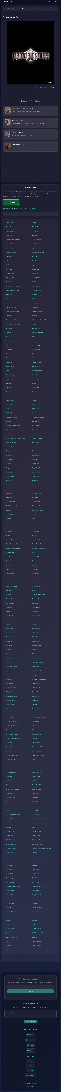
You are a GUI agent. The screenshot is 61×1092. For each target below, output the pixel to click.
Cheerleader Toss (11, 772)
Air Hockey (9, 349)
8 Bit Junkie (9, 294)
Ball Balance (35, 455)
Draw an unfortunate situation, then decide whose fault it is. (28, 123)
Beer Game (9, 497)
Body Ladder (35, 557)
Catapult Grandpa (37, 734)
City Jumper (35, 810)
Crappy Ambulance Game (13, 886)
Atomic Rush (35, 421)
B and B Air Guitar (37, 438)
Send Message (30, 1021)
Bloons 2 (34, 535)
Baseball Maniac (36, 472)
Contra (8, 857)
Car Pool (34, 704)
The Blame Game (18, 120)
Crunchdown (35, 920)
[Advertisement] (30, 167)
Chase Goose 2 (36, 764)
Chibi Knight (9, 776)
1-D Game (35, 273)
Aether (8, 345)
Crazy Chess (35, 890)
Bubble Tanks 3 (10, 641)
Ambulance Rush (36, 362)
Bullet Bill (34, 650)
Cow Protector (10, 882)
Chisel (7, 785)
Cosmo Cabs (35, 874)
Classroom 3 (9, 823)
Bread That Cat (36, 607)
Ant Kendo (9, 387)
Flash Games (30, 1066)
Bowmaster (35, 582)
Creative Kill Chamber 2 (12, 912)
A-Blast (34, 299)
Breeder (8, 624)
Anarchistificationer (37, 371)
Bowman (34, 578)
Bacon (33, 447)
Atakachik (8, 421)
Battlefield (9, 480)
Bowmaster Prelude (11, 586)
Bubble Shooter (10, 637)
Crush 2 (34, 924)
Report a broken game (48, 87)
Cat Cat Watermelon (12, 721)
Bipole (34, 518)
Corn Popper (9, 869)
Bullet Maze (9, 662)
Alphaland (9, 362)
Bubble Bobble (36, 633)
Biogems (8, 518)
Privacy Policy (30, 1086)
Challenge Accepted (11, 751)
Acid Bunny (35, 261)
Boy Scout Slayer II (11, 603)
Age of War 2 (36, 235)
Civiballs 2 (9, 819)
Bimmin (34, 514)
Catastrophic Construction (13, 738)
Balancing (8, 455)
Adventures (39, 2)
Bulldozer (8, 650)
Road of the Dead (11, 252)
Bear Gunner (35, 489)
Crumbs (8, 920)
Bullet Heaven (10, 658)
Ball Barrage (9, 459)
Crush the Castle (10, 929)
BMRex (8, 557)
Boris (7, 569)
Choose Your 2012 (37, 785)
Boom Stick (35, 561)
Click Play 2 (35, 823)
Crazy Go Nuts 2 (36, 895)
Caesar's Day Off (11, 688)
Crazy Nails (35, 899)
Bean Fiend (9, 489)
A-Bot (8, 303)
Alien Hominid (10, 248)
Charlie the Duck (10, 759)
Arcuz (7, 409)
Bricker (34, 624)
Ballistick (8, 464)
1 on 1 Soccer (10, 278)
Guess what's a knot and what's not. (22, 147)
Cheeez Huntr (36, 768)
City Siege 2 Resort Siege (13, 814)
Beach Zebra (35, 485)
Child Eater (9, 781)
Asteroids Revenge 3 (38, 417)
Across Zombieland (37, 333)
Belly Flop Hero (10, 502)
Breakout (34, 620)
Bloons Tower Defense (38, 544)
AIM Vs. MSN (36, 345)
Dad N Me (9, 256)
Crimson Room (10, 916)
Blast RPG (9, 527)
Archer (34, 404)
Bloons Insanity (36, 540)
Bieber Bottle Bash (37, 510)
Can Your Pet (35, 696)
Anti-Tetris (9, 396)
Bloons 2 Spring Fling (12, 540)
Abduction (35, 307)
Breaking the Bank (11, 620)
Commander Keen (11, 844)
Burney (34, 675)
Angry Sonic (9, 379)
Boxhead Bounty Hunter (38, 595)
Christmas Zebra (36, 789)
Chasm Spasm (10, 768)
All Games (19, 9)
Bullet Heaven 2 (36, 658)
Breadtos (8, 611)
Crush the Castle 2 (37, 929)
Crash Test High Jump (38, 886)
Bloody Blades (10, 531)
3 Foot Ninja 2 (10, 273)
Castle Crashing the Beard (39, 713)
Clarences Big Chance (38, 819)
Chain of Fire (9, 747)
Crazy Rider (35, 903)
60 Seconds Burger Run (12, 261)
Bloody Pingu (35, 531)
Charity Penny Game (11, 755)
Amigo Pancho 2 (36, 366)
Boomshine (9, 565)
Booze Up (34, 565)
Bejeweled (35, 497)
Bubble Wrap (35, 641)
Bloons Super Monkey (12, 544)
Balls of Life (35, 464)
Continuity (34, 852)
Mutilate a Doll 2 (10, 231)
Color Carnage (36, 836)
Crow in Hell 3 (36, 916)
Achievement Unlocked (12, 320)
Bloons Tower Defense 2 (13, 548)
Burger (8, 671)
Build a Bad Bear (36, 645)
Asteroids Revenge (11, 417)
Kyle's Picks (18, 209)
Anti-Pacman (9, 392)
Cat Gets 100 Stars (11, 726)
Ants (33, 396)
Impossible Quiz (36, 265)
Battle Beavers (10, 476)
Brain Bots (35, 603)
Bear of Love (9, 493)
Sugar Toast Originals (30, 209)
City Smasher (35, 814)
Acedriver (34, 316)
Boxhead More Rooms (12, 599)
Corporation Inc (36, 869)
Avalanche (35, 430)
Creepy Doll (35, 912)
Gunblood (34, 223)
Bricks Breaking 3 (11, 628)
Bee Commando (36, 493)
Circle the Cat (9, 806)
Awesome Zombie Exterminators (15, 438)
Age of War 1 (36, 248)
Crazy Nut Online (10, 903)
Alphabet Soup (36, 358)
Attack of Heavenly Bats (13, 425)
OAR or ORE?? (17, 132)
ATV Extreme (36, 425)
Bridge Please (36, 628)
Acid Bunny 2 (9, 328)
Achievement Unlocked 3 (13, 324)
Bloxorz (34, 552)
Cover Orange (10, 878)
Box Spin (8, 590)
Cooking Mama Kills (37, 861)
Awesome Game (37, 434)
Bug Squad (9, 645)
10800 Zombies (36, 240)
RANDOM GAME (10, 202)
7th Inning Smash (36, 290)
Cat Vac (34, 730)
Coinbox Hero (10, 836)
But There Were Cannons (39, 679)
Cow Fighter (35, 878)
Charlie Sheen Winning (38, 755)
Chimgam (34, 781)
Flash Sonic (9, 235)
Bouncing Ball (35, 573)
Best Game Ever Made (12, 506)
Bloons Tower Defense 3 (39, 548)
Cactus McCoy (36, 683)
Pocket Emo (9, 227)
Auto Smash (9, 430)
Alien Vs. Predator (37, 354)
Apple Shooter (10, 400)
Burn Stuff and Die (37, 671)
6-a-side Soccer (36, 286)
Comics (51, 2)
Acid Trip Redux (36, 328)
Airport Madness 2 (37, 349)
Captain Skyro (10, 704)
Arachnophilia (9, 404)
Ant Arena (9, 383)
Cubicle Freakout (36, 941)
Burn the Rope (10, 675)
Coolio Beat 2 (10, 865)
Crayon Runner (10, 890)
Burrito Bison (9, 679)
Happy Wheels (10, 223)
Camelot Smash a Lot (38, 692)
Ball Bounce (35, 459)
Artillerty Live (10, 413)
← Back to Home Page (10, 9)
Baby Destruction (11, 442)
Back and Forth (10, 447)
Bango (8, 468)
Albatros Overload (11, 354)
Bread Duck (9, 607)
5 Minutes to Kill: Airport (13, 286)
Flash (45, 2)
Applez (34, 400)
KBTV (56, 2)
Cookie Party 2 (10, 861)
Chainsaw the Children (38, 747)
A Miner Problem (11, 307)
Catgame (34, 738)
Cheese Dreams (36, 772)
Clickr (33, 827)
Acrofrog (8, 333)
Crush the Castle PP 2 (12, 937)
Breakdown (35, 611)
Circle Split (35, 802)
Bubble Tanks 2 (36, 637)
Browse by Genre (8, 209)
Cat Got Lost (35, 726)
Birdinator (34, 523)
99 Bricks (8, 299)
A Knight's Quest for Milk (39, 303)
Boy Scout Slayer (36, 599)
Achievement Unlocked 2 (39, 320)
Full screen (38, 87)
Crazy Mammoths (11, 899)
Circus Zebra (35, 806)
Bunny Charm (35, 666)
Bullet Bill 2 (9, 654)
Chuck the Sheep (10, 797)
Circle (7, 802)
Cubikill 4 (8, 945)
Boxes (34, 590)
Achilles (34, 324)
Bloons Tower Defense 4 (13, 240)
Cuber (7, 941)
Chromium (9, 793)
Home (30, 1061)
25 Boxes (34, 282)
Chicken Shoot (36, 776)
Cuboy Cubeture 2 (11, 950)
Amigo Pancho (10, 366)
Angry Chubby (10, 375)
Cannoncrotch (35, 700)
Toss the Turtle (36, 227)
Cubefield (34, 937)
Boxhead (8, 595)
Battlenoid (35, 480)
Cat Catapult (35, 721)
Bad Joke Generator (37, 451)
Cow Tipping (35, 882)
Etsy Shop (30, 1070)
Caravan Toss (9, 709)
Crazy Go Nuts (10, 895)
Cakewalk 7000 (36, 688)
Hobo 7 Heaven (10, 244)
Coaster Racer (10, 831)
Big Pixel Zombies (11, 514)
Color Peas (9, 840)
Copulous (34, 865)
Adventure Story (10, 341)
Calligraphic (9, 692)
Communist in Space (37, 844)
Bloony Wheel (10, 552)
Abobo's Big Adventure (12, 311)
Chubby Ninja (35, 793)
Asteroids (34, 413)
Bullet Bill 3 (35, 654)
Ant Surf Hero (36, 387)
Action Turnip (9, 337)
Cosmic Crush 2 (10, 874)
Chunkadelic (35, 797)
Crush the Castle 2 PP (12, 933)
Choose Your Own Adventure (23, 108)
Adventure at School (37, 337)
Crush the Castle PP (37, 933)
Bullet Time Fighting (37, 662)
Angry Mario (35, 375)
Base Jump (9, 472)
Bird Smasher (10, 523)
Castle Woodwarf (11, 717)
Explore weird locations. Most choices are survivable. (26, 111)
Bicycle (8, 510)
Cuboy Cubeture (36, 945)
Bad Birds (8, 451)
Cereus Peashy (36, 743)
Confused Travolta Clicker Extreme (41, 848)
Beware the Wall (36, 506)
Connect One (9, 852)
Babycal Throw (36, 442)
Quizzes (31, 2)
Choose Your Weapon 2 (12, 789)
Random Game (31, 9)
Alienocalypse (10, 358)
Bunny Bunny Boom (11, 666)
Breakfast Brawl (10, 616)
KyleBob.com (32, 1083)
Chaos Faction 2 (36, 751)
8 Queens (34, 294)
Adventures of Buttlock (38, 341)
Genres (25, 9)
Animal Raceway (36, 379)
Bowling (8, 578)
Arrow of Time (36, 409)
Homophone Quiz (18, 144)
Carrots (8, 713)
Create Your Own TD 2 (38, 907)
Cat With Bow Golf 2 (12, 734)
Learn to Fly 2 (36, 244)
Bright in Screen (10, 633)
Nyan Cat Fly (35, 231)
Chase (33, 759)
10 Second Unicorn (11, 265)
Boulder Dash (10, 573)
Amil (7, 371)
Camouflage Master (11, 696)
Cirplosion (8, 810)
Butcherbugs (9, 683)
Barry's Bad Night (37, 468)
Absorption (9, 316)
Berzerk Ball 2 (36, 502)
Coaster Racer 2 (36, 831)
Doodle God (35, 269)
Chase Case (9, 764)
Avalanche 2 (9, 434)
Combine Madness (37, 840)
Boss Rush (35, 569)
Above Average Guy (37, 311)
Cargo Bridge (35, 709)
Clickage (8, 827)
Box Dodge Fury (36, 586)
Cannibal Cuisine (10, 700)
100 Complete (36, 278)
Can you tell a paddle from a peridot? (22, 135)
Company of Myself (11, 848)
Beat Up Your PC (36, 256)
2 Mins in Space (10, 282)
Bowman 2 (9, 582)
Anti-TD (34, 392)
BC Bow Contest (10, 485)
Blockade (34, 527)
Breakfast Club (36, 616)
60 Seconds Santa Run (12, 290)
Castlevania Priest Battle (39, 717)
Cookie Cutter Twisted (38, 857)
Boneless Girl (9, 561)
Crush (7, 924)
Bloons (8, 535)
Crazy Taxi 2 (9, 907)
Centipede (9, 743)
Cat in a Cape (9, 730)
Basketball (9, 269)
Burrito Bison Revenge (38, 252)
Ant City (34, 383)
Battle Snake (35, 476)
